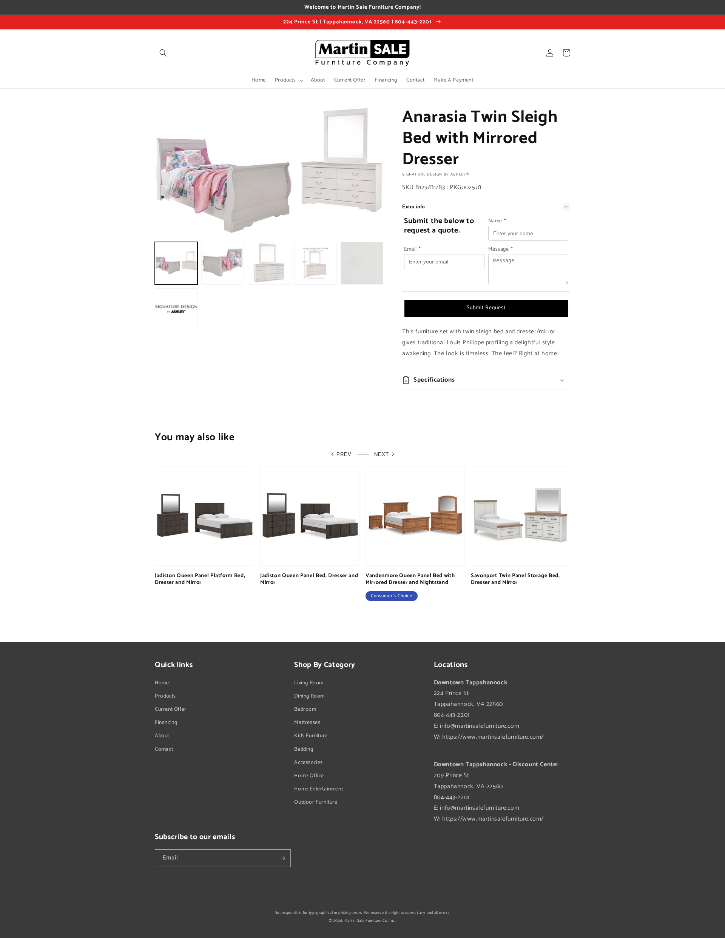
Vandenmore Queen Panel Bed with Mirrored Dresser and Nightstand (410, 579)
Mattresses (307, 722)
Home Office (309, 776)
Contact (164, 749)
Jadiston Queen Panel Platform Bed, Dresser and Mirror (200, 579)
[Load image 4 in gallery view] (315, 263)
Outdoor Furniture (315, 802)
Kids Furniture (310, 736)
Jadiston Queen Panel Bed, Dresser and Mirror (309, 579)
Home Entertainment (318, 789)
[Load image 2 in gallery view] (222, 263)
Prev (344, 454)
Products (165, 696)
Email (412, 249)
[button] (163, 53)
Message (500, 249)
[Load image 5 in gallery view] (362, 263)
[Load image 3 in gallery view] (269, 263)
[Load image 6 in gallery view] (176, 309)
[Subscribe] (282, 858)
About (162, 736)
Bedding (303, 749)
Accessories (308, 762)
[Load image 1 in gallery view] (176, 263)
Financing (166, 722)
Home (162, 683)
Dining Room (309, 696)
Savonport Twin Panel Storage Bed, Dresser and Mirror (515, 579)
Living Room (309, 683)
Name (497, 221)
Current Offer (171, 709)
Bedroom (305, 709)
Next (381, 454)
